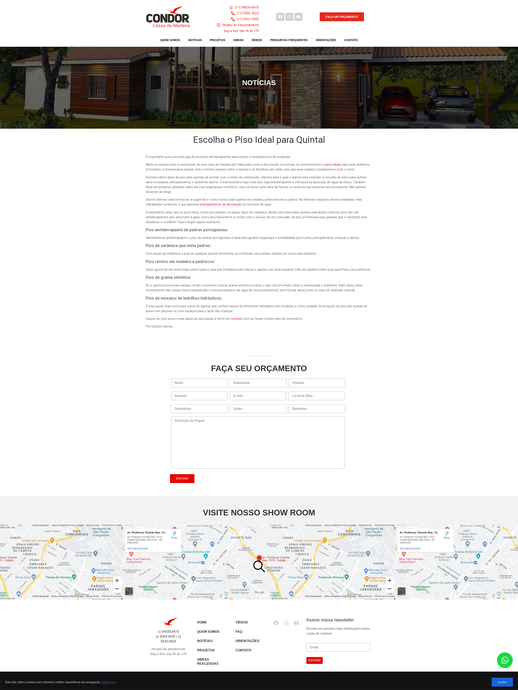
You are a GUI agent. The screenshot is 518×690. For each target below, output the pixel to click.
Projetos (217, 40)
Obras (238, 40)
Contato (351, 40)
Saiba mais (108, 682)
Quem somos (208, 631)
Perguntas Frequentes (289, 40)
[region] (259, 681)
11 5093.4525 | (167, 636)
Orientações (326, 40)
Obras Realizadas (208, 661)
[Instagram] (289, 17)
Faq (239, 631)
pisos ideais (333, 164)
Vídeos (257, 40)
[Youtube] (298, 17)
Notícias (195, 40)
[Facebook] (280, 17)
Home (202, 622)
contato (236, 319)
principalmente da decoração (221, 204)
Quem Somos (170, 40)
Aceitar (502, 682)
